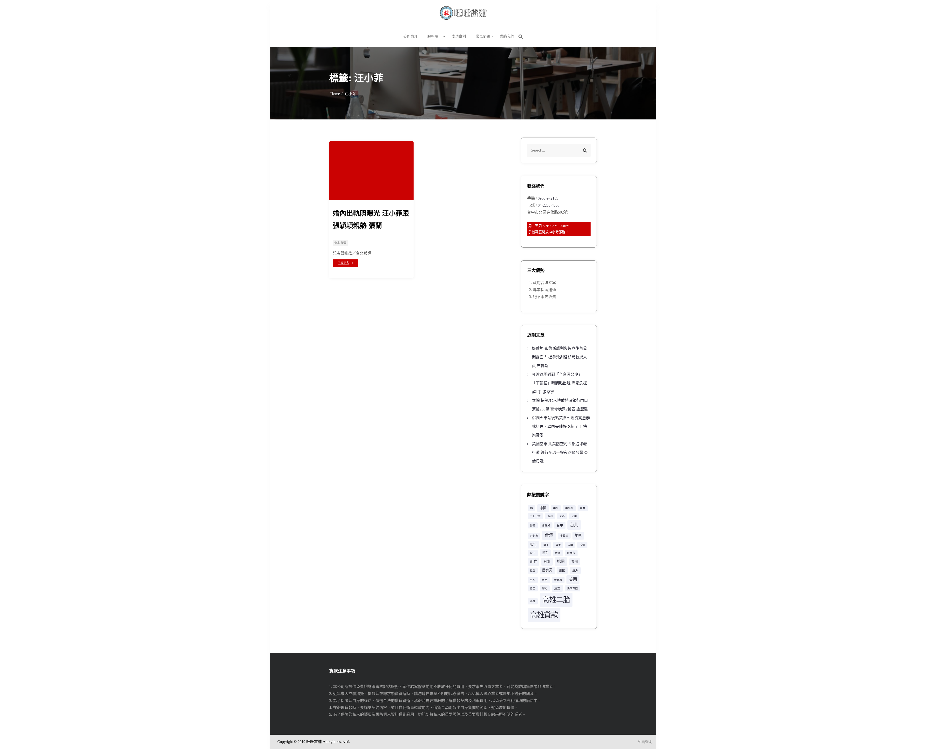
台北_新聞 (340, 242)
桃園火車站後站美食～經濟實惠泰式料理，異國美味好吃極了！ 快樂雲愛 (561, 426)
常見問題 (483, 36)
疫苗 (544, 580)
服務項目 (434, 36)
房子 (532, 553)
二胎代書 (535, 516)
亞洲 (550, 516)
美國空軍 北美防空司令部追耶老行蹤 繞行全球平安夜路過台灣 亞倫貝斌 (560, 452)
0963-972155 (548, 198)
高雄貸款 (544, 615)
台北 (574, 524)
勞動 (532, 525)
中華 (582, 508)
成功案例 (458, 36)
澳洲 (575, 570)
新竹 (533, 561)
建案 (570, 545)
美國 (573, 579)
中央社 (569, 508)
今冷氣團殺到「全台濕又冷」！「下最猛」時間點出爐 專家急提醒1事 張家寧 (559, 383)
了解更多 (343, 263)
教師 (557, 553)
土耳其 (564, 535)
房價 (582, 545)
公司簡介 (410, 36)
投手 (545, 553)
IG (531, 508)
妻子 (546, 545)
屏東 (558, 545)
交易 (562, 516)
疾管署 (558, 580)
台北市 (534, 535)
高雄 (532, 601)
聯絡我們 (507, 36)
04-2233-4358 (548, 205)
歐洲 (575, 561)
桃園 (561, 561)
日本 (547, 561)
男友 (532, 580)
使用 (574, 516)
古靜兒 (546, 525)
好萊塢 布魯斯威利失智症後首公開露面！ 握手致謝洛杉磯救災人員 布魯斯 (559, 357)
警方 (544, 588)
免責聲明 (645, 742)
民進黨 (547, 570)
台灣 (549, 535)
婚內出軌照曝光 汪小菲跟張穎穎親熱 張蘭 (371, 219)
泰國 (562, 570)
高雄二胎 (556, 599)
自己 (532, 588)
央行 (533, 545)
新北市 (571, 553)
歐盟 (532, 570)
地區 (578, 535)
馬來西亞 (572, 588)
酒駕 (557, 588)
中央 (555, 508)
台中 (560, 525)
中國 (543, 508)
